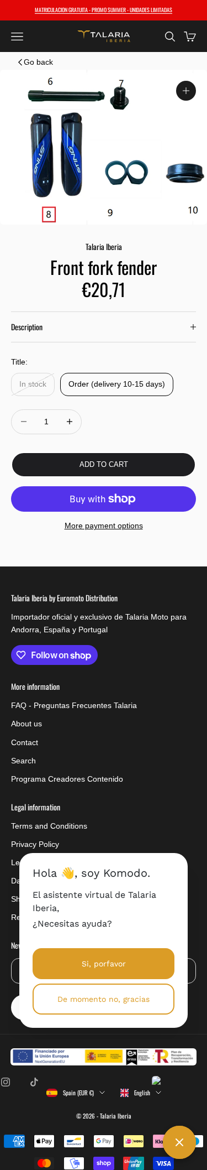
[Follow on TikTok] (34, 1082)
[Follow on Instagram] (5, 1082)
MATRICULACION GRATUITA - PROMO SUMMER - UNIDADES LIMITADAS (103, 10)
